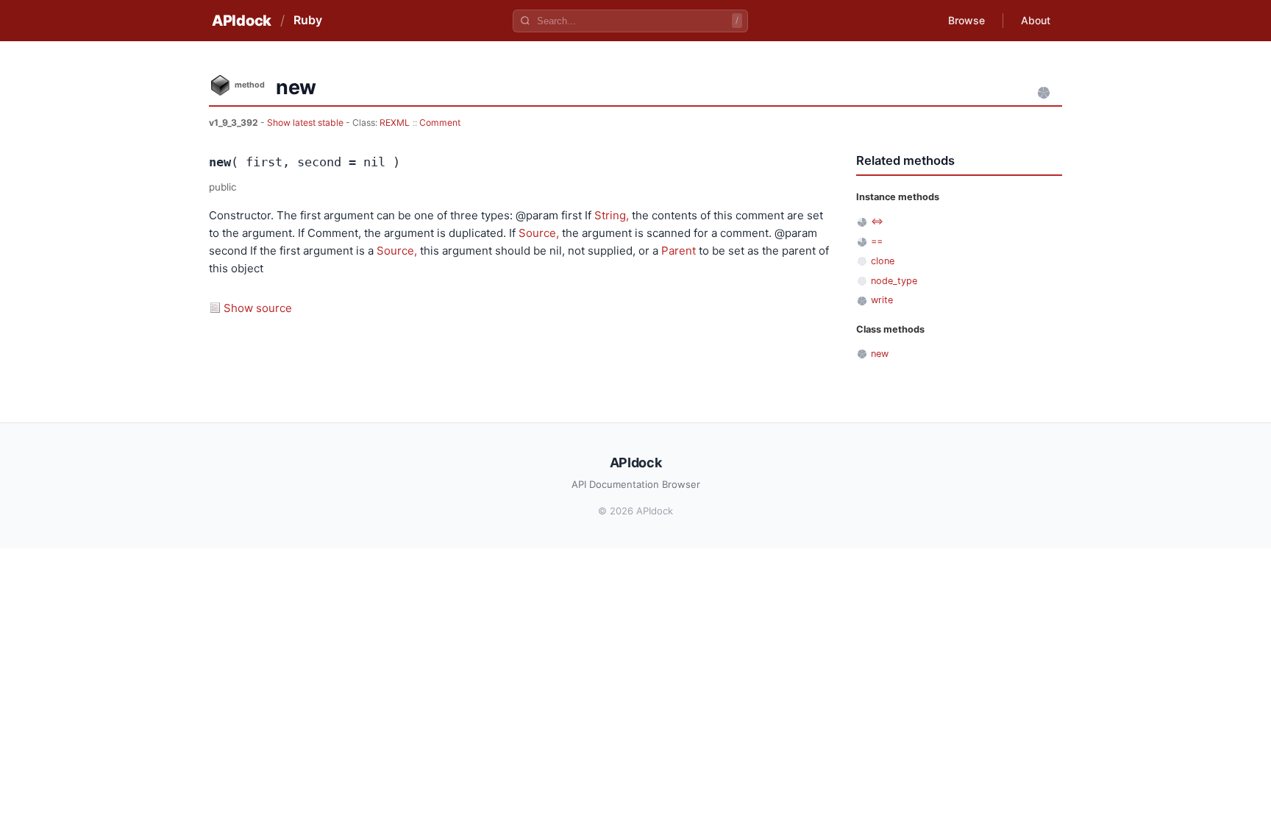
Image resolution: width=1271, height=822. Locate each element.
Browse (966, 20)
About (1035, 20)
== (877, 241)
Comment (439, 122)
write (882, 299)
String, (611, 215)
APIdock (241, 20)
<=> (877, 221)
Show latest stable (306, 122)
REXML (395, 122)
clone (882, 260)
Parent (678, 251)
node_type (894, 280)
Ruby (307, 20)
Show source (258, 308)
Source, (539, 233)
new (880, 353)
